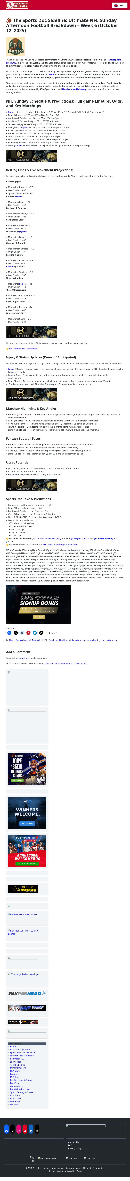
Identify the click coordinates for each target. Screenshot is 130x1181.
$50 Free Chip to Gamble (22, 1055)
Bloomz (13, 1046)
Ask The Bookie (17, 1064)
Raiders (22, 283)
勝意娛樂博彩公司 (18, 1067)
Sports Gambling (109, 640)
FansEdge (14, 1083)
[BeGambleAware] (50, 1159)
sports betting (93, 640)
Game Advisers (17, 1086)
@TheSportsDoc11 (80, 538)
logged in (23, 658)
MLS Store (15, 1077)
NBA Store (15, 1071)
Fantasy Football (23, 640)
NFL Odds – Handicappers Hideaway (60, 544)
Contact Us (73, 1142)
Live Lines (63, 640)
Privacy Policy (74, 1148)
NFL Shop (14, 1104)
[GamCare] (73, 1159)
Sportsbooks (16, 1061)
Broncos (12, 112)
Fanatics (14, 1074)
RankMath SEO (17, 1058)
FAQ (70, 1145)
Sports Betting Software (21, 1092)
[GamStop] (92, 1159)
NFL (42, 640)
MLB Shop (15, 1095)
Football (36, 640)
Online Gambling (77, 640)
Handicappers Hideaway (49, 538)
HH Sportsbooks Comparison (23, 348)
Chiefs (19, 145)
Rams (51, 74)
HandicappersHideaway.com (76, 89)
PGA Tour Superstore (20, 1049)
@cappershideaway (103, 538)
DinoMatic (98, 1168)
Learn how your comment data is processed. (65, 663)
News (11, 640)
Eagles (11, 369)
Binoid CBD (15, 1098)
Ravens (18, 196)
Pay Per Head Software (21, 1080)
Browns (10, 266)
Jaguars (23, 231)
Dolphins (24, 127)
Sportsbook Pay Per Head (22, 1052)
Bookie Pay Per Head (20, 1089)
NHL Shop (15, 1101)
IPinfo (79, 1171)
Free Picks (53, 640)
